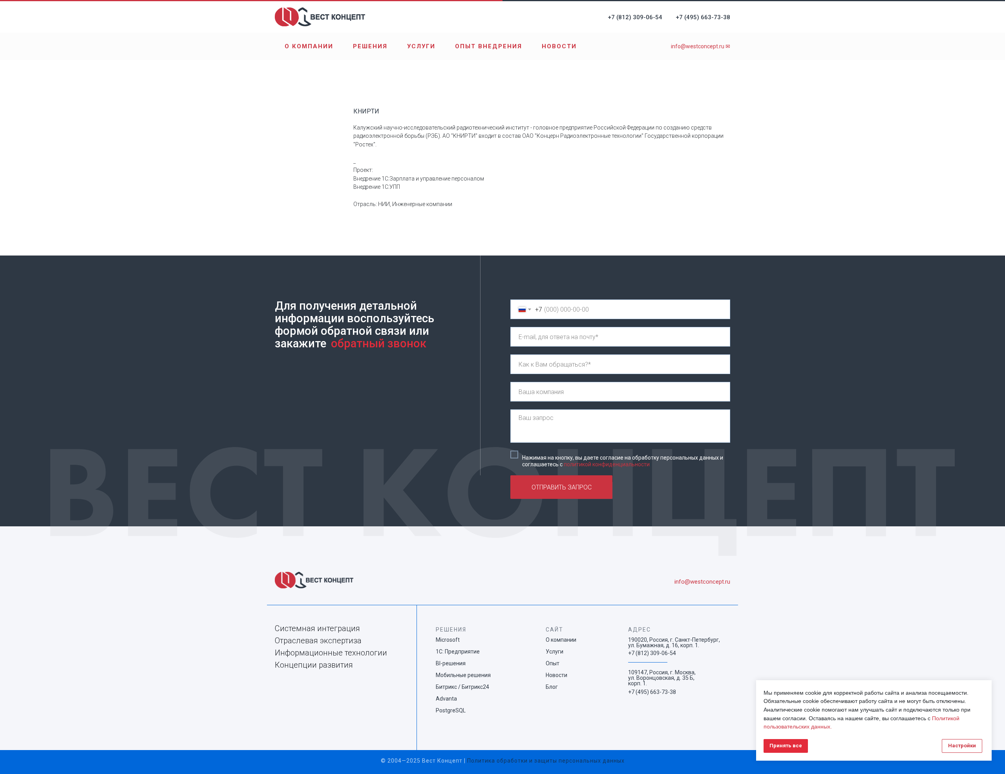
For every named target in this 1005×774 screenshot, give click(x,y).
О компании (309, 46)
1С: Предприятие (458, 651)
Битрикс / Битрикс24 (462, 687)
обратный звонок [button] (378, 343)
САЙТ (554, 629)
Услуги (421, 46)
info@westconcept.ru (702, 581)
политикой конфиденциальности (607, 464)
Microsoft (448, 640)
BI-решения (451, 663)
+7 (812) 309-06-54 (635, 17)
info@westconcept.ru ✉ (700, 46)
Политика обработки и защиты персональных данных (546, 761)
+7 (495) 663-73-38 (703, 17)
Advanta (446, 699)
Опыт (552, 663)
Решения (370, 46)
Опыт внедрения (488, 46)
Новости (559, 46)
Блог (552, 687)
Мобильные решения (463, 675)
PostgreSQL (451, 710)
